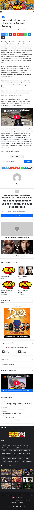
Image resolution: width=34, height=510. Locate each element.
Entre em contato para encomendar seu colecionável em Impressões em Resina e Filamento (17, 305)
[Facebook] (3, 34)
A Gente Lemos (26, 500)
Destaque (4, 450)
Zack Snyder (29, 461)
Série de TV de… (5, 276)
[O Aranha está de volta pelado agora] (6, 486)
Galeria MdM (21, 502)
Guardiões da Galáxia (6, 453)
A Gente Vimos (13, 502)
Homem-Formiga (26, 453)
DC (18, 447)
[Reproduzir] (3, 390)
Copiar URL (27, 161)
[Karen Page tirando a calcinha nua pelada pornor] (17, 486)
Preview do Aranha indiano (23, 291)
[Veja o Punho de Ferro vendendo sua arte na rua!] (25, 270)
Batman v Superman (16, 445)
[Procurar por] (33, 11)
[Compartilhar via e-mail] (3, 37)
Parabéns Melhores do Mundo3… (7, 291)
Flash (25, 450)
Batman (8, 445)
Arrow (3, 445)
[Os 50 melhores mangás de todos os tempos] (17, 479)
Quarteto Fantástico (11, 458)
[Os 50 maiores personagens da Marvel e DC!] (6, 472)
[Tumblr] (10, 34)
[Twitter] (6, 34)
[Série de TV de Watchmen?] (8, 270)
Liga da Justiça (12, 455)
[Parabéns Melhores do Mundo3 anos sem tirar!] (8, 285)
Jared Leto (4, 455)
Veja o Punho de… (23, 276)
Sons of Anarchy (17, 157)
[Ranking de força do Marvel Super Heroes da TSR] (28, 472)
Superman (27, 458)
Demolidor (29, 447)
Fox (29, 450)
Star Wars (20, 458)
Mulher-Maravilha (27, 455)
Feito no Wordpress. (18, 497)
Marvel (19, 455)
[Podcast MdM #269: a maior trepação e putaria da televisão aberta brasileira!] (17, 472)
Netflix (3, 458)
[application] (17, 383)
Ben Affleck (26, 445)
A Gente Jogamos (17, 500)
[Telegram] (29, 34)
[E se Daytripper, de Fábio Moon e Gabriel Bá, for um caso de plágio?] (28, 479)
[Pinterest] (14, 34)
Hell (17, 184)
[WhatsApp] (25, 34)
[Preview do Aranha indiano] (25, 285)
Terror (3, 461)
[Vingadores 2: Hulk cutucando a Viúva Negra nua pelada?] (6, 479)
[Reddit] (18, 34)
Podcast (10, 500)
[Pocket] (22, 34)
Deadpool (23, 447)
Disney (10, 450)
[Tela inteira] (30, 390)
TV (3, 17)
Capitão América (5, 447)
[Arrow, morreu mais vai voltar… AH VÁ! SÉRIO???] (28, 486)
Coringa (13, 447)
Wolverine (16, 461)
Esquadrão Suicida (18, 450)
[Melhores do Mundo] (17, 5)
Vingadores (9, 461)
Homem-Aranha (17, 453)
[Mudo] (28, 390)
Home (5, 500)
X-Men (22, 461)
